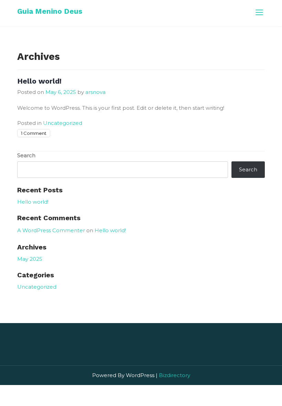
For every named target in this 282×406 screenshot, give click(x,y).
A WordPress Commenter (51, 230)
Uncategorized (62, 123)
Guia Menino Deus (49, 11)
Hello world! (39, 81)
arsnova (95, 92)
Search (26, 155)
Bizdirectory (174, 375)
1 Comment (33, 133)
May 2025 (29, 259)
